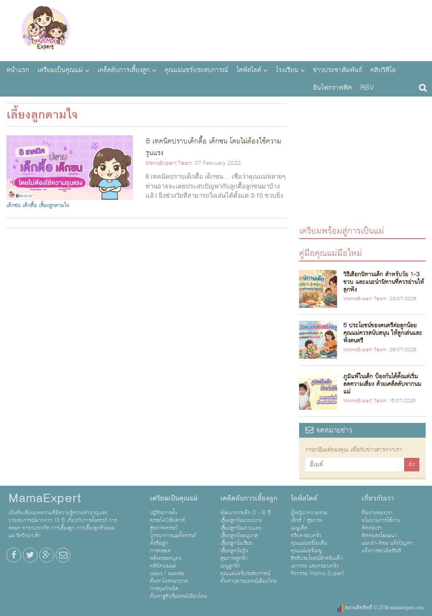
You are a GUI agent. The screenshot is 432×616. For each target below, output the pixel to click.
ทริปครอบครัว (306, 535)
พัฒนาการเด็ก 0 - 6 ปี (245, 512)
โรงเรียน (287, 70)
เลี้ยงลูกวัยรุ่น (234, 550)
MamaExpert (45, 29)
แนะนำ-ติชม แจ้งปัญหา (387, 543)
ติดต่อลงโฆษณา (379, 535)
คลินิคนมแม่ (163, 566)
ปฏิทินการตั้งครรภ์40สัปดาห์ (167, 516)
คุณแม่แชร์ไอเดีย (309, 543)
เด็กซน (13, 205)
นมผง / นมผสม (167, 573)
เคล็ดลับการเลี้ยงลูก (123, 70)
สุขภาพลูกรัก (233, 558)
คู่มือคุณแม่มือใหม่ (330, 252)
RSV (367, 87)
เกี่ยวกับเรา (378, 498)
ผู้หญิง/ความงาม (309, 512)
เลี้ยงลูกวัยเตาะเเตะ (241, 528)
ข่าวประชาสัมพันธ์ (337, 70)
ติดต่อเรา (372, 528)
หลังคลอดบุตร (165, 558)
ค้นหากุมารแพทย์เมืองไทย (248, 581)
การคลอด (160, 550)
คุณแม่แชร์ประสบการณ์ (196, 70)
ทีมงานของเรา (377, 512)
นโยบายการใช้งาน (381, 520)
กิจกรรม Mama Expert (318, 573)
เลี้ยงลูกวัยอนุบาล (239, 535)
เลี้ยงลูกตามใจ (54, 205)
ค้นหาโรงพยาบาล (169, 581)
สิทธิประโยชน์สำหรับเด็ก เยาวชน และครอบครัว (317, 562)
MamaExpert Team (169, 163)
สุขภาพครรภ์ (163, 528)
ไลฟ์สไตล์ (248, 70)
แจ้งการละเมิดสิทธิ (381, 550)
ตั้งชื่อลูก (159, 543)
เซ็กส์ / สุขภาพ (306, 520)
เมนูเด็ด (299, 528)
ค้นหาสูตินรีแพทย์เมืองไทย (178, 596)
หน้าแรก (17, 70)
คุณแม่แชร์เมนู (306, 550)
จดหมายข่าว (332, 430)
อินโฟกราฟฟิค (332, 87)
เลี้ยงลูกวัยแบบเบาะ (241, 520)
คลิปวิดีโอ (383, 70)
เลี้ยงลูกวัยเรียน (236, 543)
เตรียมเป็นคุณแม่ (60, 70)
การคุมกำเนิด (164, 588)
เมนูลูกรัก (230, 566)
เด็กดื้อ (29, 205)
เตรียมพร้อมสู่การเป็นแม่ (341, 230)
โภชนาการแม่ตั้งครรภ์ (173, 535)
